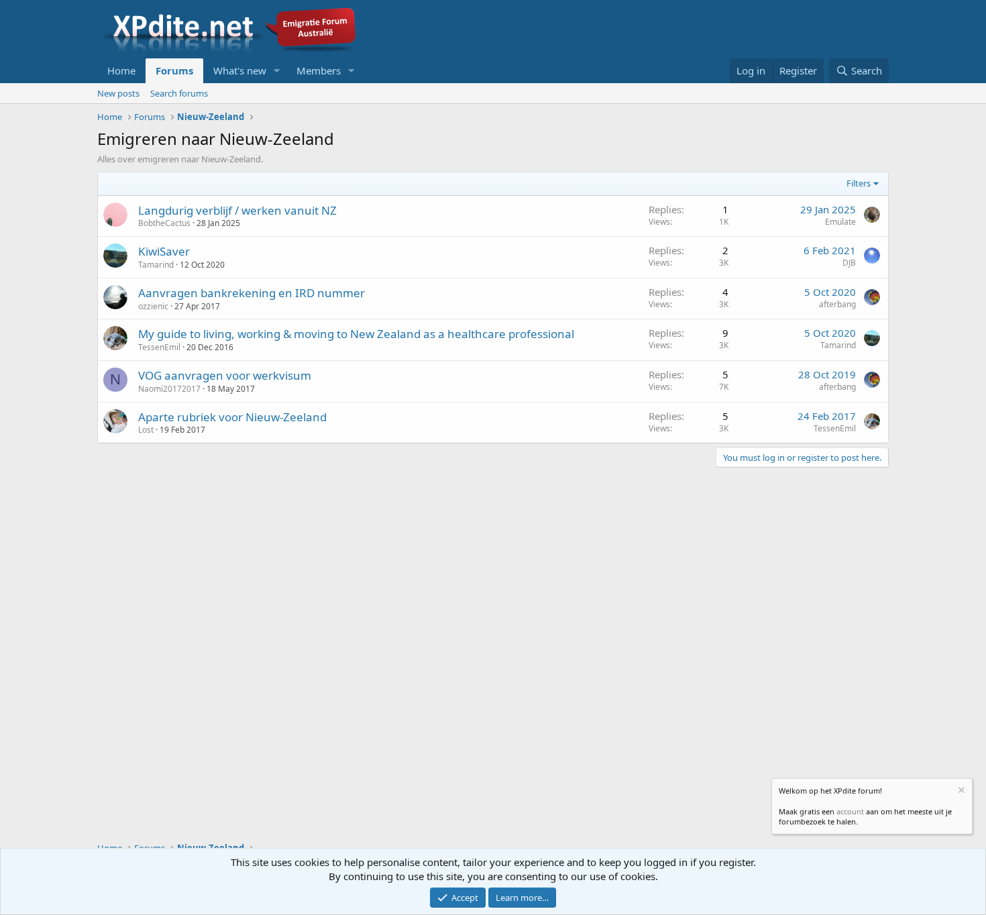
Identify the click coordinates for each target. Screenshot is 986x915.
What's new (239, 70)
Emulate (840, 221)
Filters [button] (858, 183)
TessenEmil (159, 347)
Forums (174, 70)
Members (318, 70)
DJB (849, 262)
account (850, 811)
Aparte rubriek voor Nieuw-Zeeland (232, 417)
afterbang (837, 304)
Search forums (179, 93)
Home (121, 70)
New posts (118, 93)
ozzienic (153, 306)
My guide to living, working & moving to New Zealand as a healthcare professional (356, 333)
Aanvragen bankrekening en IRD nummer (251, 293)
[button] (277, 70)
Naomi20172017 (169, 388)
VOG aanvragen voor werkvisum (224, 375)
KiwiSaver (164, 251)
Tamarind (156, 264)
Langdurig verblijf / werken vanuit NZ (237, 210)
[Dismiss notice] (960, 792)
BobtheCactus (164, 223)
